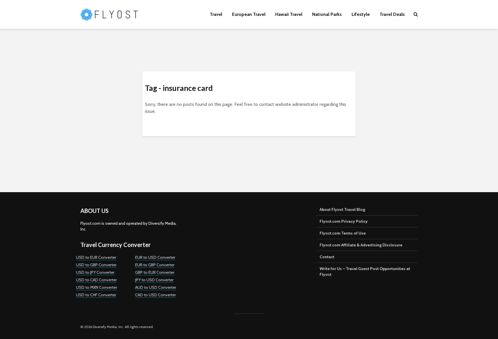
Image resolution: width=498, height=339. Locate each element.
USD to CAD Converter (96, 279)
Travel (216, 14)
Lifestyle (361, 14)
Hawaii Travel (288, 14)
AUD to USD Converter (155, 287)
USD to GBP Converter (96, 264)
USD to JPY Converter (95, 272)
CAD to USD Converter (155, 294)
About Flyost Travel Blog (342, 209)
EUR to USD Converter (155, 257)
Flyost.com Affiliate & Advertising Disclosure (361, 245)
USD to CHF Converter (96, 294)
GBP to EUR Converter (154, 272)
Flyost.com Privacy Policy (344, 221)
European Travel (248, 14)
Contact (327, 256)
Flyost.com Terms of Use (343, 233)
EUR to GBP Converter (154, 264)
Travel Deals (392, 14)
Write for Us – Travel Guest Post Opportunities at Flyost (365, 271)
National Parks (327, 14)
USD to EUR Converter (96, 257)
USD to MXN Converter (96, 287)
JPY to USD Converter (154, 279)
